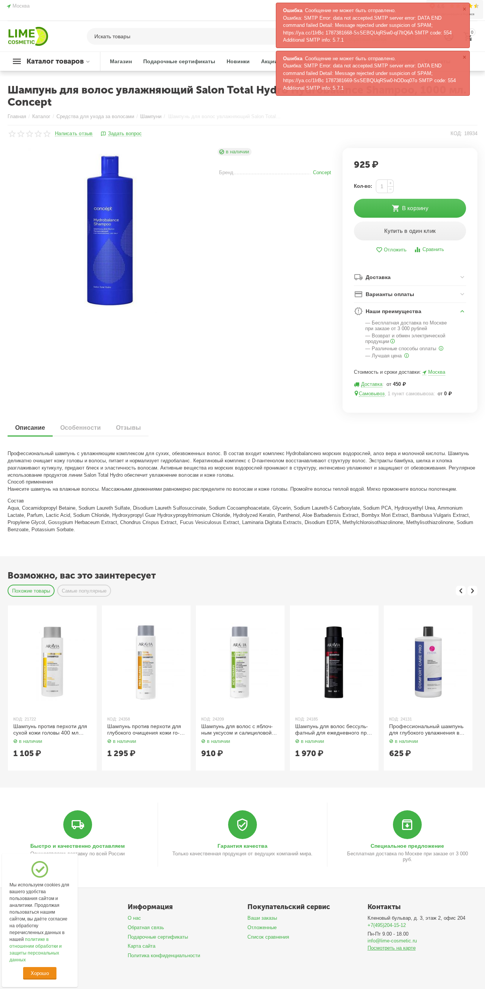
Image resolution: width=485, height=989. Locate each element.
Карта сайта (141, 946)
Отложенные (262, 927)
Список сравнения (268, 937)
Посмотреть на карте (392, 948)
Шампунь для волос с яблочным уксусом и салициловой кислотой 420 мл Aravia (237, 729)
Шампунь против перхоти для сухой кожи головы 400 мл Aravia (50, 729)
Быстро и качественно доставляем (77, 846)
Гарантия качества (242, 846)
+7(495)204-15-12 (387, 925)
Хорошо (39, 973)
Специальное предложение (407, 846)
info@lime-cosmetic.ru (392, 941)
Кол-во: (363, 186)
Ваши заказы (262, 918)
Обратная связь (146, 927)
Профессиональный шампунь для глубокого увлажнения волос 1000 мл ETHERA (426, 729)
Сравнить (433, 249)
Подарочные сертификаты (158, 937)
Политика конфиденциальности (164, 955)
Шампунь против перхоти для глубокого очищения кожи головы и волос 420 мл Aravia (144, 729)
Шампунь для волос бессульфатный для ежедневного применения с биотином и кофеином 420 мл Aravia (333, 729)
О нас (134, 918)
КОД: (456, 133)
